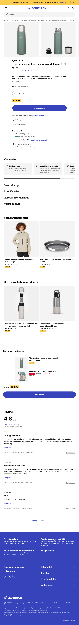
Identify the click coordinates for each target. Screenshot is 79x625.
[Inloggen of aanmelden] (68, 8)
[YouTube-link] (9, 576)
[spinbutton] (19, 93)
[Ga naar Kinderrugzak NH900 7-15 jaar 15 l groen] (21, 376)
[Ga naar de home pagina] (37, 8)
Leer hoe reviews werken (11, 426)
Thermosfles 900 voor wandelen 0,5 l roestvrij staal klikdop (55, 325)
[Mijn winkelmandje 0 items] (73, 8)
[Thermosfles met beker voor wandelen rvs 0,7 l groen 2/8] (58, 39)
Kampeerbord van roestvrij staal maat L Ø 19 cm (56, 260)
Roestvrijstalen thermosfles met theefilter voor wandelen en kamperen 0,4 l (21, 325)
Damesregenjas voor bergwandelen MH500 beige (19, 260)
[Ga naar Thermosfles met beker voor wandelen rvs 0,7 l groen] (21, 363)
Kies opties (39, 395)
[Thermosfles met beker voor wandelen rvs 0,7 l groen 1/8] (21, 39)
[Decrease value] (14, 93)
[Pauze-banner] (70, 2)
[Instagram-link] (13, 576)
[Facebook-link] (5, 576)
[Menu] (6, 8)
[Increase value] (24, 93)
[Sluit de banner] (73, 2)
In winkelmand (39, 108)
